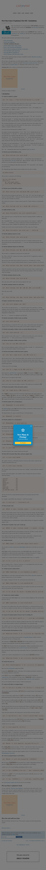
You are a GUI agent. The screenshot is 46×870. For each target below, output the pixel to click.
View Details (23, 443)
